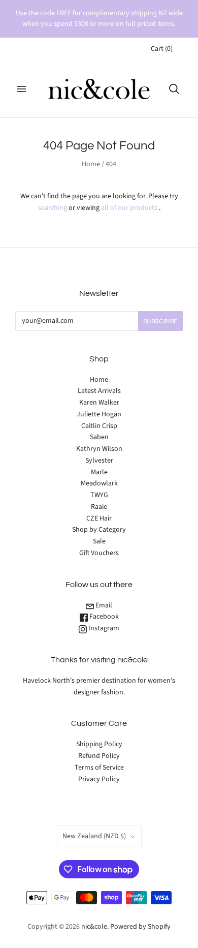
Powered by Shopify (140, 927)
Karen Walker (99, 402)
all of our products (129, 208)
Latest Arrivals (99, 391)
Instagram (103, 628)
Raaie (99, 507)
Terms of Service (99, 767)
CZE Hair (99, 518)
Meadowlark (99, 483)
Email (103, 605)
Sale (99, 541)
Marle (99, 472)
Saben (99, 437)
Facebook (103, 616)
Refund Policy (99, 756)
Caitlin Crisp (99, 426)
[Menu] (21, 89)
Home (91, 164)
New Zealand (94, 836)
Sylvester (99, 460)
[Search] (174, 89)
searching (52, 208)
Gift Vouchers (99, 553)
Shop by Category (99, 530)
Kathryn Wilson (99, 449)
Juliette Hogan (99, 414)
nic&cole (94, 927)
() (162, 49)
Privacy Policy (99, 779)
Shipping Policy (99, 744)
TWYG (99, 495)
